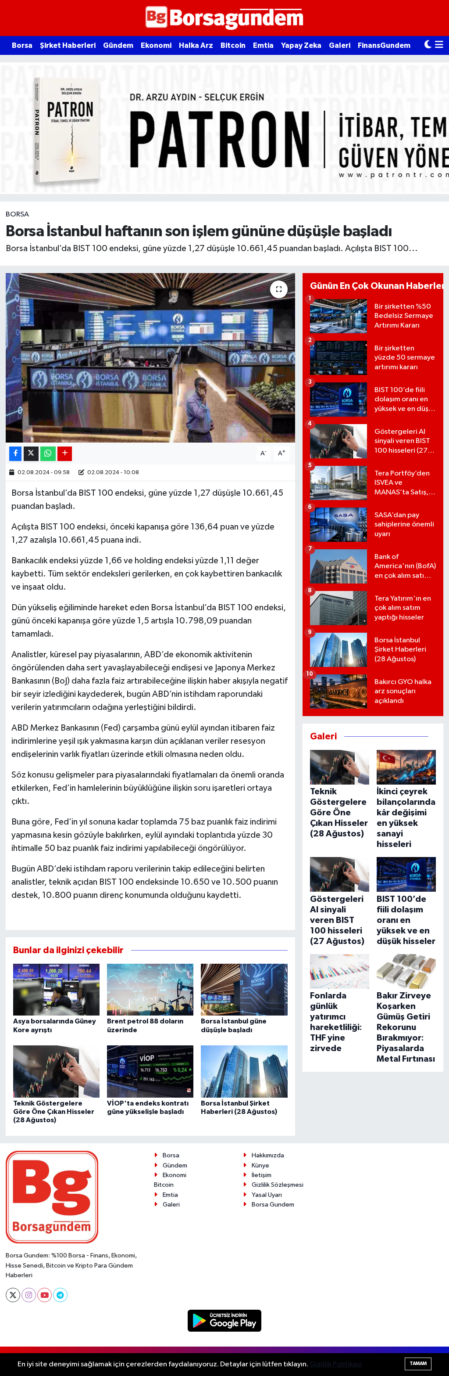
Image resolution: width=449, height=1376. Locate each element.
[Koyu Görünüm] (427, 45)
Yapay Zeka (301, 45)
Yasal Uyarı (267, 1195)
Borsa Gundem (273, 1204)
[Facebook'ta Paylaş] (15, 454)
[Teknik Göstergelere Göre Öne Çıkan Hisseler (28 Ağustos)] (56, 1071)
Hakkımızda (268, 1155)
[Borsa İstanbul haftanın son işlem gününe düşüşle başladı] (150, 358)
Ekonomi (156, 45)
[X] (13, 1295)
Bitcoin (233, 45)
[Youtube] (44, 1295)
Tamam (418, 1363)
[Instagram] (28, 1295)
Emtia (263, 45)
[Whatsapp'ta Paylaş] (48, 454)
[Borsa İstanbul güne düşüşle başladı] (244, 989)
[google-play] (225, 1320)
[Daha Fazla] (64, 454)
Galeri (339, 45)
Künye (260, 1165)
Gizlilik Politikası (336, 1364)
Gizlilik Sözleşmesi (277, 1184)
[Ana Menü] (439, 45)
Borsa (22, 45)
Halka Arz (196, 45)
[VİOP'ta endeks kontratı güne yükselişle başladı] (150, 1071)
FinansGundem (384, 45)
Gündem (118, 45)
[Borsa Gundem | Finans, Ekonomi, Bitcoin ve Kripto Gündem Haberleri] (224, 18)
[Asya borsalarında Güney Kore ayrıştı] (56, 989)
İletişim (261, 1175)
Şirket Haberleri (68, 45)
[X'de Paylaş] (31, 454)
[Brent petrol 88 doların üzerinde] (150, 989)
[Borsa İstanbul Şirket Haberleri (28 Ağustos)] (244, 1071)
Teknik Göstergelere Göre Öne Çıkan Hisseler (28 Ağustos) (53, 1112)
